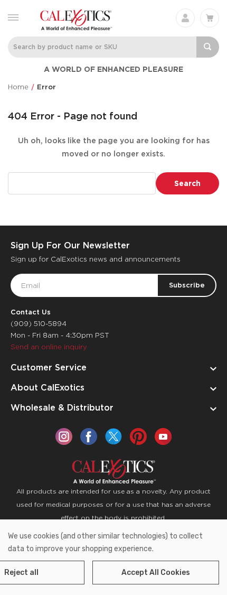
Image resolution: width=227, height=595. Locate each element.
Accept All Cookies (155, 572)
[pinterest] (138, 436)
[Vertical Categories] (13, 16)
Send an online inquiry (49, 347)
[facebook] (88, 436)
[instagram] (63, 436)
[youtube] (163, 436)
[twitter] (113, 436)
